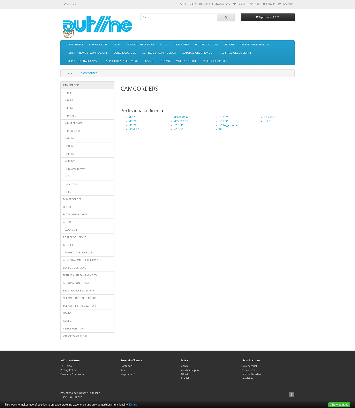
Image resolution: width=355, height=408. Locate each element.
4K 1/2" (133, 125)
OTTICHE (229, 44)
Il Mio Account (249, 366)
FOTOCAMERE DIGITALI (140, 44)
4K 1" (132, 117)
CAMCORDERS (75, 44)
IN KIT (267, 121)
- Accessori (70, 184)
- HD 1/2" (69, 153)
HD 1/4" (178, 125)
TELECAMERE (181, 44)
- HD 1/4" (69, 138)
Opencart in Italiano (88, 393)
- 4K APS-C (70, 115)
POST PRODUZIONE (206, 44)
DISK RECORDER (98, 44)
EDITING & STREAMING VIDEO (159, 52)
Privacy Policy (68, 370)
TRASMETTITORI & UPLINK (255, 44)
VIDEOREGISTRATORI (215, 61)
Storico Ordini (249, 370)
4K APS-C (134, 129)
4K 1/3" (133, 121)
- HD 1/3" (69, 146)
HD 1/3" (178, 129)
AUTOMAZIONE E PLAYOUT (198, 52)
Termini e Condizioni (72, 374)
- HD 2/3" (69, 161)
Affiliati (185, 374)
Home (68, 73)
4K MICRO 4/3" (182, 117)
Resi (123, 370)
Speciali (185, 378)
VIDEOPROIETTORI (186, 61)
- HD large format (74, 169)
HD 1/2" (223, 117)
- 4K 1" (67, 93)
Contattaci (127, 366)
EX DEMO (165, 61)
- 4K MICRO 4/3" (73, 123)
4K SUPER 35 (181, 121)
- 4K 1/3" (69, 100)
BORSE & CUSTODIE (125, 52)
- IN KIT (68, 191)
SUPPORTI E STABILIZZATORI (122, 61)
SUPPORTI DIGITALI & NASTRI (83, 61)
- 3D (66, 176)
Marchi (184, 366)
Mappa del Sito (129, 374)
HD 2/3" (223, 121)
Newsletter (247, 378)
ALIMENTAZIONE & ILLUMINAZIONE (87, 52)
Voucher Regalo (190, 370)
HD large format (228, 125)
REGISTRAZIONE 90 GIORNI (235, 52)
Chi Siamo (66, 366)
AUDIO (164, 44)
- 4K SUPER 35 (72, 131)
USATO (149, 61)
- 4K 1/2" (69, 108)
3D (220, 129)
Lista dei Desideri (251, 374)
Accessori (269, 117)
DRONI (117, 44)
